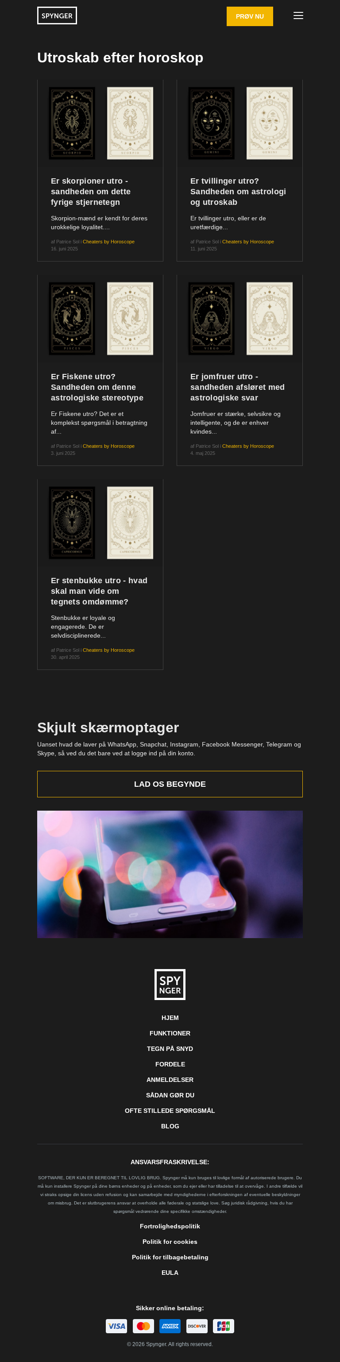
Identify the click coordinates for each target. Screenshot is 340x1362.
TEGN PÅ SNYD (170, 1048)
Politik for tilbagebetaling (170, 1257)
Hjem (170, 1017)
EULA (170, 1272)
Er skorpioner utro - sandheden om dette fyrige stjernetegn (91, 192)
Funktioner (170, 1033)
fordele (170, 1064)
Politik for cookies (170, 1241)
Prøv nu (250, 16)
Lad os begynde (170, 784)
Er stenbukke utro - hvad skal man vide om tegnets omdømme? (99, 591)
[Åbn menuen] (298, 15)
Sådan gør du (170, 1095)
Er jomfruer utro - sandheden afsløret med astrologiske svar (237, 387)
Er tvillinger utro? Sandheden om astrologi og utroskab (238, 192)
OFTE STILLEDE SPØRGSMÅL (170, 1110)
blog (170, 1126)
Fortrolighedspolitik (170, 1226)
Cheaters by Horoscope (109, 241)
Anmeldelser (170, 1079)
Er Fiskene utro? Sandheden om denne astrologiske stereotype (97, 387)
